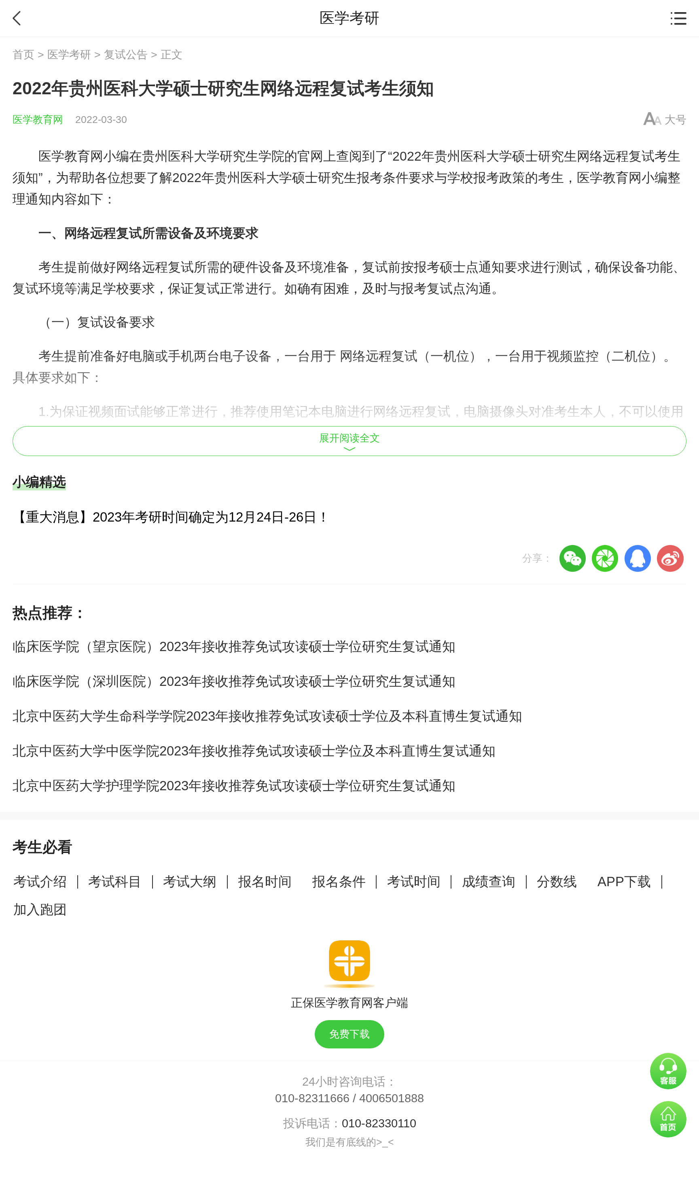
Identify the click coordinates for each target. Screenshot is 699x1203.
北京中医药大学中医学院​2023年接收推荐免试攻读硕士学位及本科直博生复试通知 (254, 750)
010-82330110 (379, 1123)
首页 (23, 55)
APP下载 (624, 881)
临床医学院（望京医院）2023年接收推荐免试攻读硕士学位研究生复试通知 (234, 646)
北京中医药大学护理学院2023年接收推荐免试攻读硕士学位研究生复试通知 (234, 785)
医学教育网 (38, 119)
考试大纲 (189, 881)
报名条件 (339, 881)
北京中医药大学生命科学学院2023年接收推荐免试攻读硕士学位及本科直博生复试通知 (267, 716)
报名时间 (265, 881)
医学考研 (69, 55)
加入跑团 (40, 909)
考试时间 (414, 881)
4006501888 (391, 1098)
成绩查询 (488, 881)
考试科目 (115, 881)
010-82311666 (312, 1098)
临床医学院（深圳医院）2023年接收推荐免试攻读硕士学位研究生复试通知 (234, 681)
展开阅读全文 (349, 438)
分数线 (557, 881)
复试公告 (126, 55)
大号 (675, 120)
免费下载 (349, 1034)
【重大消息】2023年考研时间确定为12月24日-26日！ (171, 516)
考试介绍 (40, 881)
